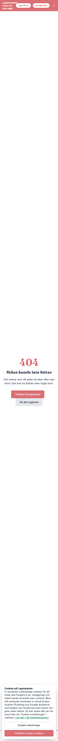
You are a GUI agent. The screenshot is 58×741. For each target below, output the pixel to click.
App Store (23, 5)
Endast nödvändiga (29, 725)
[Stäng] (54, 5)
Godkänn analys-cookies (29, 733)
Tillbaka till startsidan (27, 394)
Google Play (41, 5)
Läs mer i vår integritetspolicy (31, 717)
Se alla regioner (29, 402)
